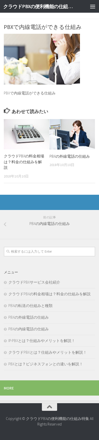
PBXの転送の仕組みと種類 (30, 305)
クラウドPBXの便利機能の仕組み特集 (39, 6)
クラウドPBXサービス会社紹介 (34, 282)
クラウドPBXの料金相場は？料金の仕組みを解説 (24, 162)
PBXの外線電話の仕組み (70, 156)
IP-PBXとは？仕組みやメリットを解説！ (41, 340)
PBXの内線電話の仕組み (28, 329)
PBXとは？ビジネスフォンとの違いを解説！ (45, 364)
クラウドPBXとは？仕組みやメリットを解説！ (47, 352)
